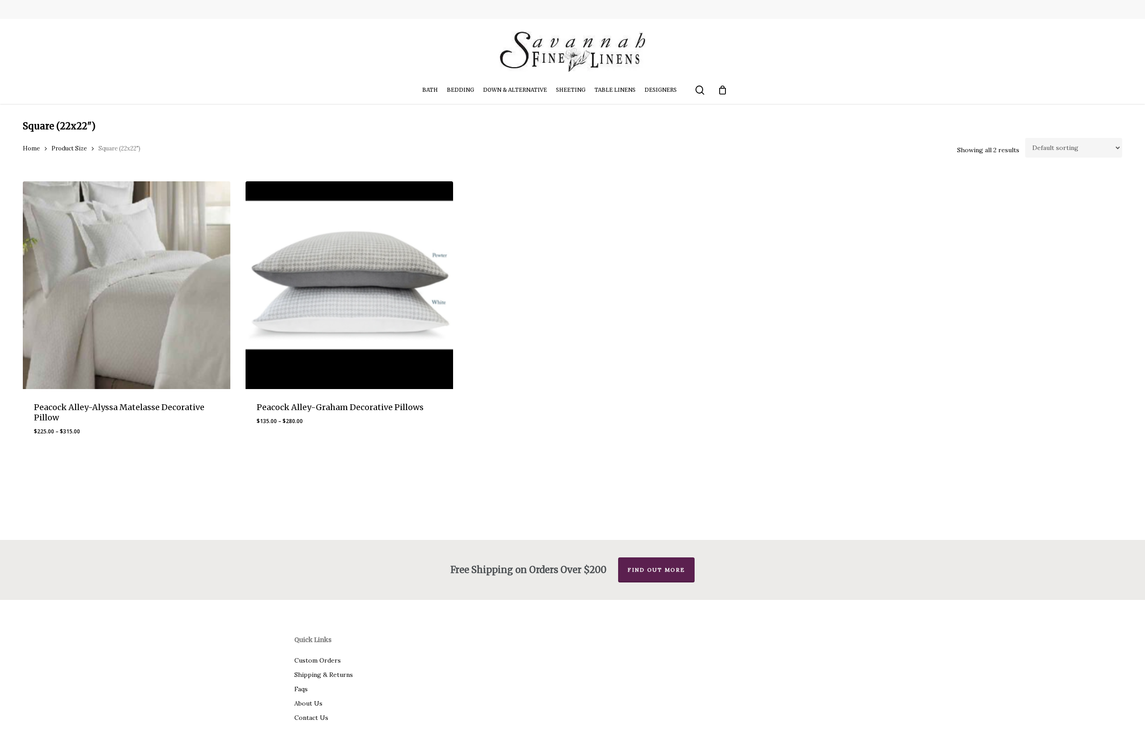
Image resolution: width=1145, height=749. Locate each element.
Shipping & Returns (323, 675)
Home (31, 148)
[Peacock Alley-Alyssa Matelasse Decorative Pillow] (126, 285)
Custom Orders (317, 660)
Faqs (301, 689)
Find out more (656, 569)
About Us (308, 703)
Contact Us (311, 718)
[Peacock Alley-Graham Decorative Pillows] (349, 285)
